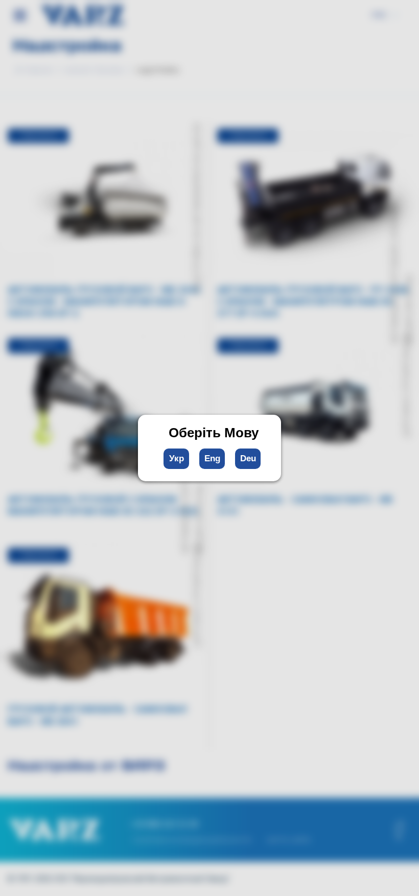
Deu (248, 458)
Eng (212, 458)
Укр (176, 458)
